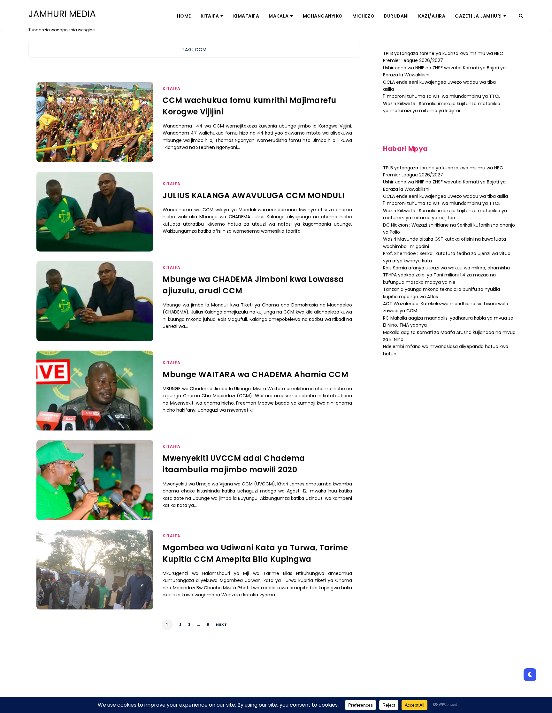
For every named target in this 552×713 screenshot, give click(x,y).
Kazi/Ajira (431, 16)
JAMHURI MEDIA (62, 14)
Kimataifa (246, 16)
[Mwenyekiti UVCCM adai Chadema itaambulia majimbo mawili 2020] (94, 488)
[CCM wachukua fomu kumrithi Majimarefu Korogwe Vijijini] (94, 130)
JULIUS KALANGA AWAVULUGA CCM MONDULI (253, 195)
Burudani (396, 16)
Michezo (363, 16)
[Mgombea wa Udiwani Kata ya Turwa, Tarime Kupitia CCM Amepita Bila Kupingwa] (94, 577)
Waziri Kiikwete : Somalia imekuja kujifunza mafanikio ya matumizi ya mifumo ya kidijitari (445, 214)
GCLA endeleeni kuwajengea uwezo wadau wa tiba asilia (445, 196)
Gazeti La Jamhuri (478, 16)
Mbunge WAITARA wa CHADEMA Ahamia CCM (255, 374)
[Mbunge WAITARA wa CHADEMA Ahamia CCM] (94, 398)
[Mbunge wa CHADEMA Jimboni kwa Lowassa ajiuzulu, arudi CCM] (94, 309)
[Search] (521, 16)
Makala (278, 16)
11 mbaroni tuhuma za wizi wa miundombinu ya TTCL (441, 96)
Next (221, 624)
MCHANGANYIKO (323, 16)
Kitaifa (210, 16)
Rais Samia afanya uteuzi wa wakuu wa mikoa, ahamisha (446, 268)
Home (184, 16)
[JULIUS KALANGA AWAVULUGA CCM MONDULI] (94, 219)
